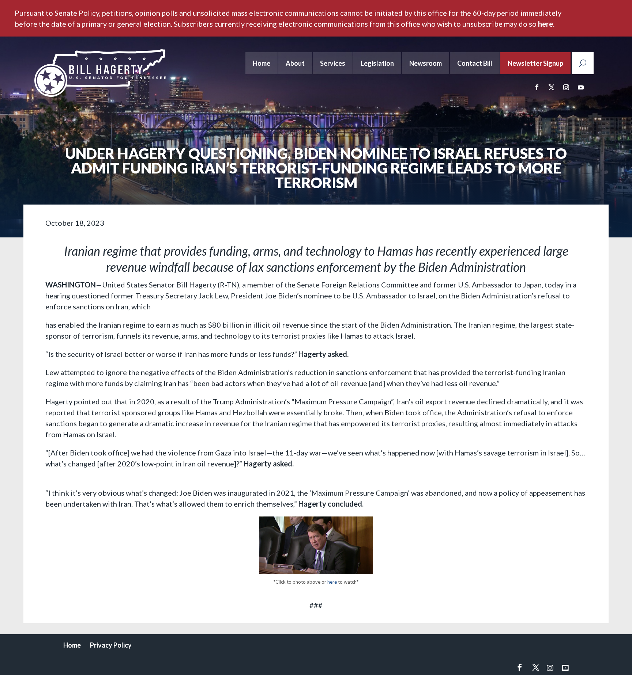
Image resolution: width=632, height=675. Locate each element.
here (545, 23)
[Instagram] (550, 667)
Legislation (377, 63)
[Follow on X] (551, 87)
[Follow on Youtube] (581, 87)
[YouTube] (565, 667)
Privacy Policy (111, 645)
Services (332, 63)
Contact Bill (474, 63)
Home (261, 63)
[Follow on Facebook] (537, 87)
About (295, 63)
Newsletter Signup (535, 63)
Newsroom (425, 63)
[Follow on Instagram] (566, 87)
